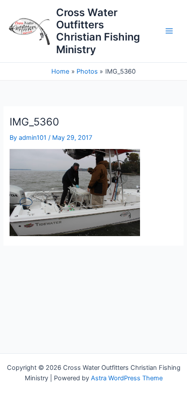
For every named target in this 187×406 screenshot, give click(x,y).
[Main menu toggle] (169, 31)
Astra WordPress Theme (127, 378)
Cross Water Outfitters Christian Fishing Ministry (98, 31)
